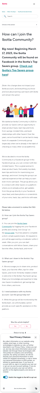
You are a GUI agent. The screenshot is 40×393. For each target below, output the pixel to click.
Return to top (19, 333)
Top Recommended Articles (25, 11)
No (27, 326)
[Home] (4, 4)
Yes (15, 326)
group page (9, 233)
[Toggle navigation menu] (34, 4)
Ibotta (3, 11)
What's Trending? (11, 11)
